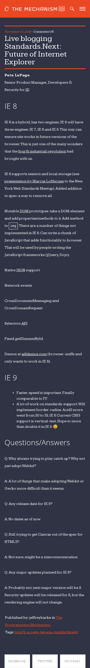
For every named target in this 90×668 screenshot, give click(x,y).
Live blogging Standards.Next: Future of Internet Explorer (35, 50)
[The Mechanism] (30, 9)
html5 (20, 632)
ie (28, 632)
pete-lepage (41, 632)
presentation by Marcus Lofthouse (34, 181)
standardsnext (65, 632)
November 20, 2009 (18, 32)
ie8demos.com (34, 354)
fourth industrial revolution (42, 151)
